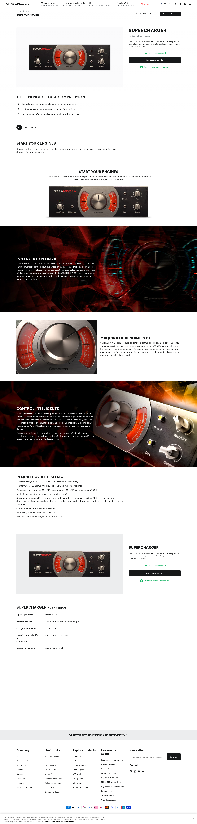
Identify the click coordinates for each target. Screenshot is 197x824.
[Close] (193, 818)
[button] (26, 127)
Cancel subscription (53, 778)
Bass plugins (78, 770)
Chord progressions (109, 800)
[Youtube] (138, 771)
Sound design (107, 791)
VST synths (77, 774)
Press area (20, 778)
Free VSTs (77, 756)
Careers (19, 774)
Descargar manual (54, 648)
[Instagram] (134, 771)
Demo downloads (52, 792)
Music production (109, 773)
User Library (50, 787)
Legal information (24, 787)
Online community (53, 783)
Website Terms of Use (52, 821)
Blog (18, 756)
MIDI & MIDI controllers (111, 782)
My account (50, 761)
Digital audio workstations (112, 786)
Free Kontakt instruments (112, 760)
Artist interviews (108, 764)
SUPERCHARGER (27, 14)
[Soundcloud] (143, 771)
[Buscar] (175, 3)
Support (19, 770)
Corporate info (22, 761)
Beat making (106, 769)
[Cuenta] (184, 3)
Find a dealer (50, 770)
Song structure (107, 795)
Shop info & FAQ (52, 756)
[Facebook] (131, 771)
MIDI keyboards (79, 765)
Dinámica (26, 11)
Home (18, 11)
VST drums (77, 783)
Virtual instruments (81, 761)
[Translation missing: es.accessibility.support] (179, 3)
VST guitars (78, 778)
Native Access (51, 774)
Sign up (173, 757)
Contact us (21, 765)
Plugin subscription (81, 787)
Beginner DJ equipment (111, 778)
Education (20, 783)
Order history (50, 765)
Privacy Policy (69, 821)
